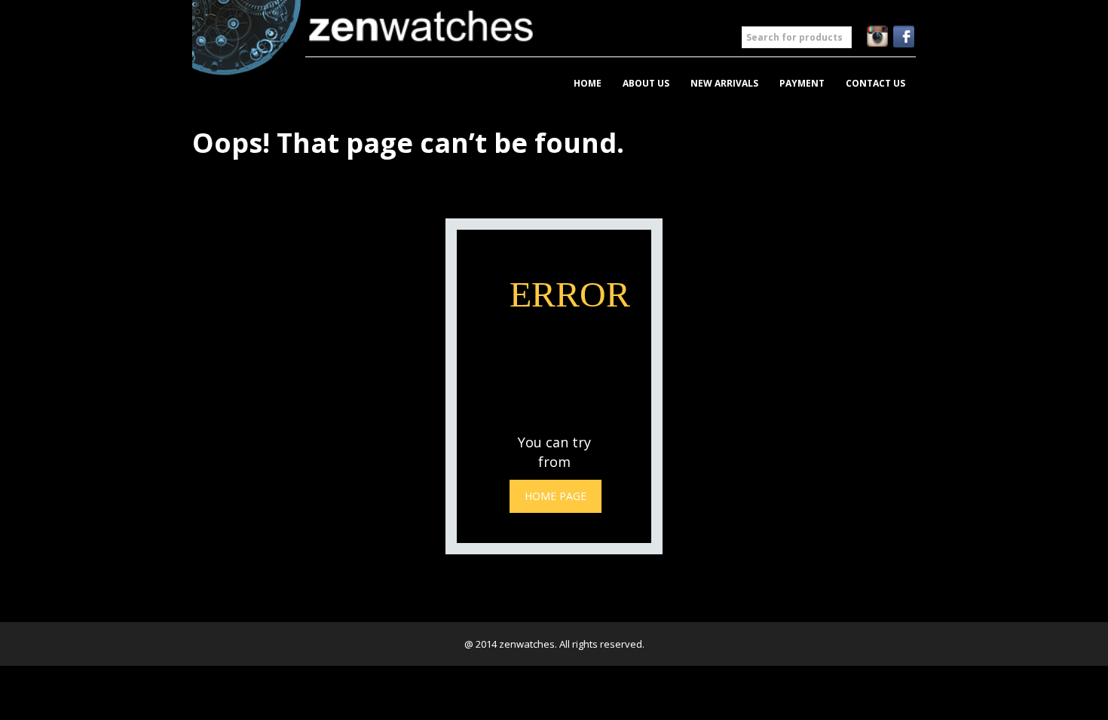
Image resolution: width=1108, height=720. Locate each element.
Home (587, 83)
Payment (802, 83)
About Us (646, 83)
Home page (555, 496)
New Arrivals (724, 83)
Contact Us (875, 83)
